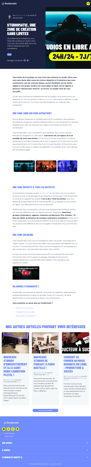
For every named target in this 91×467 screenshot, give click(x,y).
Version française (9, 433)
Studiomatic (47, 99)
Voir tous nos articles (45, 410)
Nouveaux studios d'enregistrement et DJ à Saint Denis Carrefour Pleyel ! (15, 366)
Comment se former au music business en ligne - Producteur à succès (75, 364)
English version (9, 436)
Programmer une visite (25, 312)
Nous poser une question (26, 316)
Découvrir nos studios (24, 308)
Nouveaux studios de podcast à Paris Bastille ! (44, 362)
